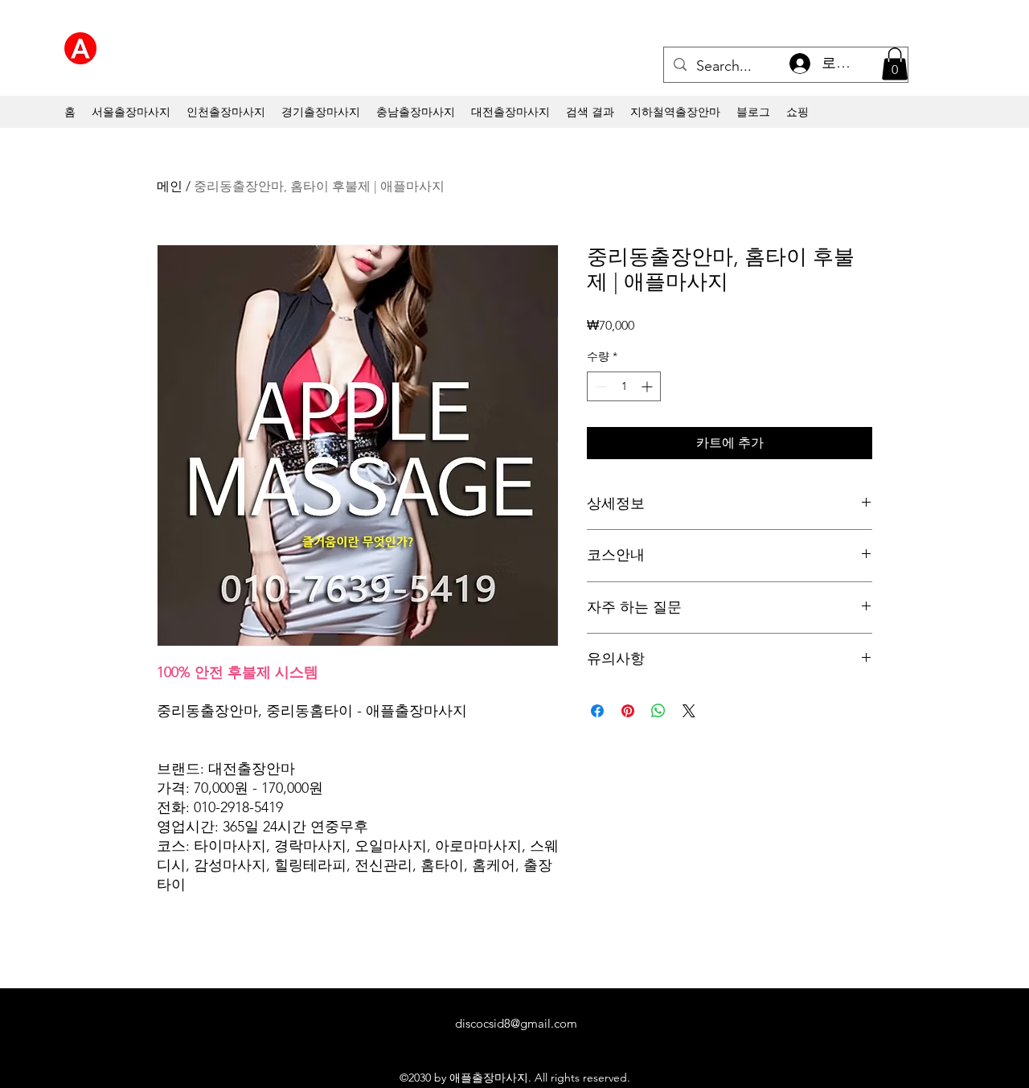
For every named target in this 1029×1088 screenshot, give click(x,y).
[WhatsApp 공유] (658, 711)
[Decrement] (599, 386)
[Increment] (648, 386)
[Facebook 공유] (597, 711)
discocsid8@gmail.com (516, 1023)
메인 (169, 186)
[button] (894, 63)
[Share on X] (689, 711)
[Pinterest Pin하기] (627, 711)
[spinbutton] (623, 386)
